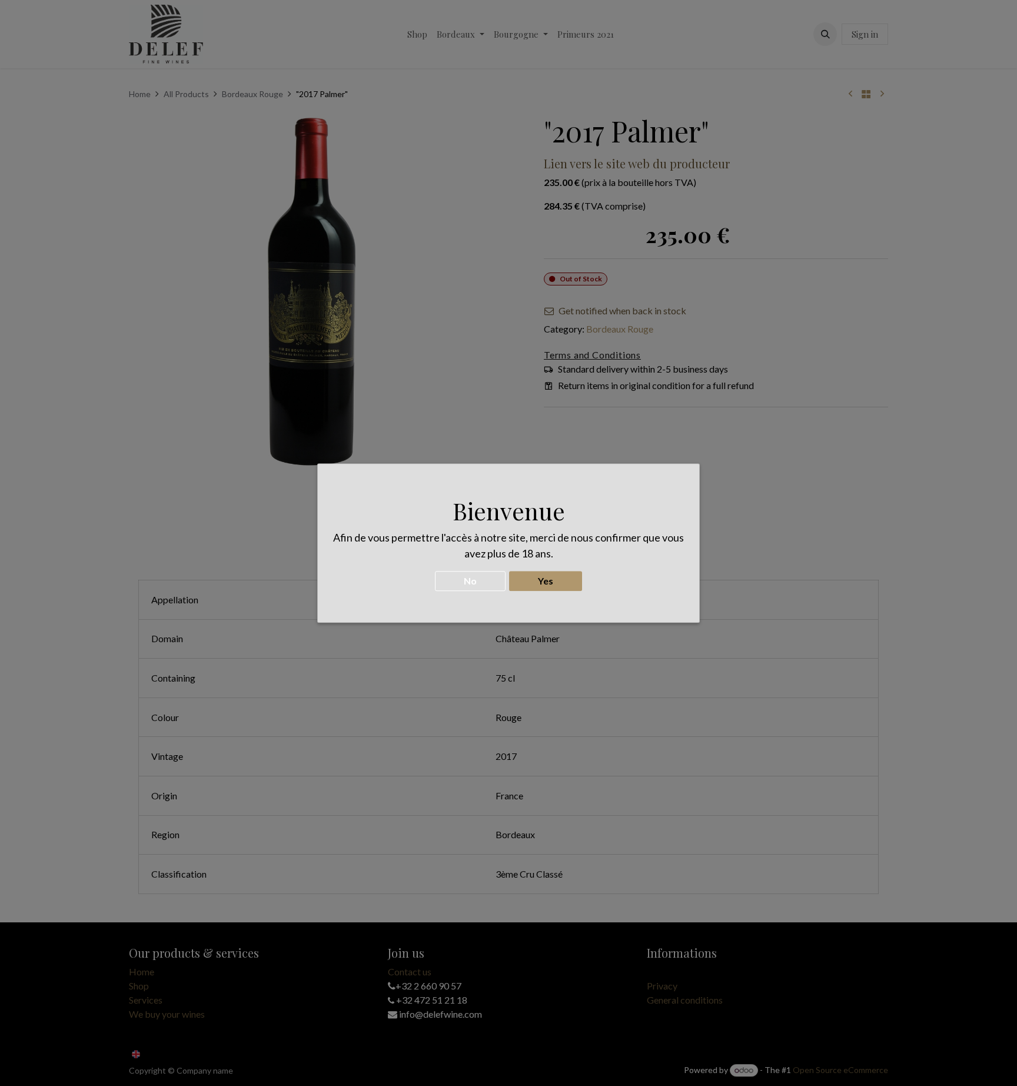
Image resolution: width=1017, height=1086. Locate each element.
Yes (545, 580)
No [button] (470, 580)
